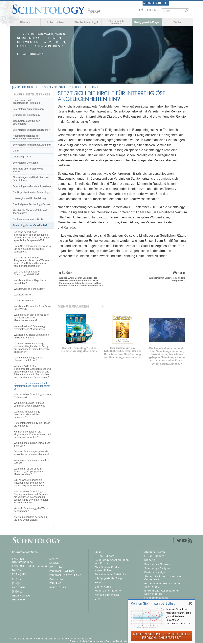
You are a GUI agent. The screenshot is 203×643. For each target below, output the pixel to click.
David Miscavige (154, 572)
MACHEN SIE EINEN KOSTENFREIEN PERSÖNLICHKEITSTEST (161, 636)
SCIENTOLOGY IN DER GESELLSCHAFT (76, 87)
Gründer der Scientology (26, 115)
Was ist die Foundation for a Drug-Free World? (32, 308)
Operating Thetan (22, 156)
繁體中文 (17, 591)
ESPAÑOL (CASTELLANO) (65, 575)
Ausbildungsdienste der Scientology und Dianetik (27, 137)
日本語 (16, 583)
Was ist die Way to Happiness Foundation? (30, 282)
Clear (16, 150)
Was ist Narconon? (24, 300)
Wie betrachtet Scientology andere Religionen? (32, 396)
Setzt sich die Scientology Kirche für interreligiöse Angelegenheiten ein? (32, 386)
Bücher (177, 22)
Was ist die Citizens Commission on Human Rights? (31, 336)
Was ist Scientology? (86, 22)
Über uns (25, 22)
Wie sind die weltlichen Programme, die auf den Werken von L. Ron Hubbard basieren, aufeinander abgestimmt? (31, 261)
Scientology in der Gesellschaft (30, 225)
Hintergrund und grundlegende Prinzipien (26, 101)
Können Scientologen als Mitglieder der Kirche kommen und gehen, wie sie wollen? (32, 434)
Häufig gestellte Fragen (147, 22)
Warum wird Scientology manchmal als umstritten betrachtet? (27, 414)
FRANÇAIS (19, 574)
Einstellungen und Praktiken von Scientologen (31, 179)
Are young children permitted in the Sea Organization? (31, 518)
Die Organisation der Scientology (31, 192)
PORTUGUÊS (57, 587)
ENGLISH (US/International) (23, 561)
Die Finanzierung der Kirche (28, 219)
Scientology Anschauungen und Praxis (112, 562)
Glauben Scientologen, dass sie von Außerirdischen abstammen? (31, 453)
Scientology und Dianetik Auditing (32, 144)
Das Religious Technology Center (31, 204)
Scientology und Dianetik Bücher (31, 130)
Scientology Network (157, 564)
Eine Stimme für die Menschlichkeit (107, 569)
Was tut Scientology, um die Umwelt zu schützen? (28, 359)
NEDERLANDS (21, 595)
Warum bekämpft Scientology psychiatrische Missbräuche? (29, 328)
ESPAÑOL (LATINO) (61, 571)
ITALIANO (55, 583)
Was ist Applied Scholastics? (29, 289)
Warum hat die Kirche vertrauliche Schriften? (32, 444)
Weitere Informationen (109, 590)
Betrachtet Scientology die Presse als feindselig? (32, 424)
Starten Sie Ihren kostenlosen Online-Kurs (163, 578)
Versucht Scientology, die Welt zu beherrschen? (31, 509)
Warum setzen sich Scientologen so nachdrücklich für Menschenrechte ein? (31, 317)
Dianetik (149, 560)
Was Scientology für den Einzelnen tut (26, 122)
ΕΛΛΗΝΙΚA (56, 579)
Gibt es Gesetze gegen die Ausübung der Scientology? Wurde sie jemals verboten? (29, 483)
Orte (97, 598)
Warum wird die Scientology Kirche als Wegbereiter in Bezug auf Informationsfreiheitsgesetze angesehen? (32, 347)
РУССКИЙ (18, 587)
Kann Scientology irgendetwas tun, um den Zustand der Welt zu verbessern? (32, 249)
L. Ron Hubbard (55, 22)
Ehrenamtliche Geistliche (116, 22)
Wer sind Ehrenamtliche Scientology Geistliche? (27, 273)
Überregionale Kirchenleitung (29, 198)
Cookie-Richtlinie (116, 641)
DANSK (16, 570)
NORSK (54, 563)
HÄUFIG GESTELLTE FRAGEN (34, 87)
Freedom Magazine (156, 597)
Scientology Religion (157, 568)
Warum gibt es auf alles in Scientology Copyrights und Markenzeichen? (29, 471)
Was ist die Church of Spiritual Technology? (30, 211)
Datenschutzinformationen (86, 641)
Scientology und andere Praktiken (32, 186)
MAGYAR (55, 559)
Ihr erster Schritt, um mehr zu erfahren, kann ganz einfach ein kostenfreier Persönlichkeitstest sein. (179, 616)
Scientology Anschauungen (28, 109)
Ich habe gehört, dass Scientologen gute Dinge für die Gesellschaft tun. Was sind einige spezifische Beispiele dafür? (32, 236)
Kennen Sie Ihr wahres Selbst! (153, 603)
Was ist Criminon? (24, 294)
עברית (17, 579)
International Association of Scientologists (161, 592)
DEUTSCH (18, 599)
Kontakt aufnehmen (107, 594)
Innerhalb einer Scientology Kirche (28, 170)
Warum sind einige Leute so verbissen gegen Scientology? (30, 404)
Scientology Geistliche (25, 162)
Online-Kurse (103, 586)
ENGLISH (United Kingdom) (29, 566)
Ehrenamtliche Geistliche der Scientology (162, 585)
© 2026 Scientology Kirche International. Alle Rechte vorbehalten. (51, 638)
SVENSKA (55, 567)
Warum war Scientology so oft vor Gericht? (32, 461)
